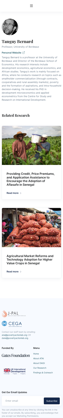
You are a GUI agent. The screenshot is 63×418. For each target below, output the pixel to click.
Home (36, 353)
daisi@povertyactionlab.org (15, 338)
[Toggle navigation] (31, 5)
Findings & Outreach (43, 372)
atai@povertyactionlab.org (14, 335)
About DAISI (39, 363)
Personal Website (12, 52)
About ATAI (38, 358)
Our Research (39, 368)
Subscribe (51, 400)
